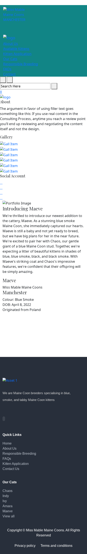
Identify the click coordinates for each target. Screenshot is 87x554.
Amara (7, 506)
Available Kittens (16, 48)
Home (7, 443)
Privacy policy (25, 545)
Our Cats (10, 59)
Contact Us (11, 469)
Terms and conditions (56, 545)
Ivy (5, 501)
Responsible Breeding (20, 64)
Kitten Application (17, 53)
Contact (9, 74)
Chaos (7, 491)
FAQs (7, 69)
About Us (10, 43)
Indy (6, 496)
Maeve (8, 511)
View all (9, 516)
